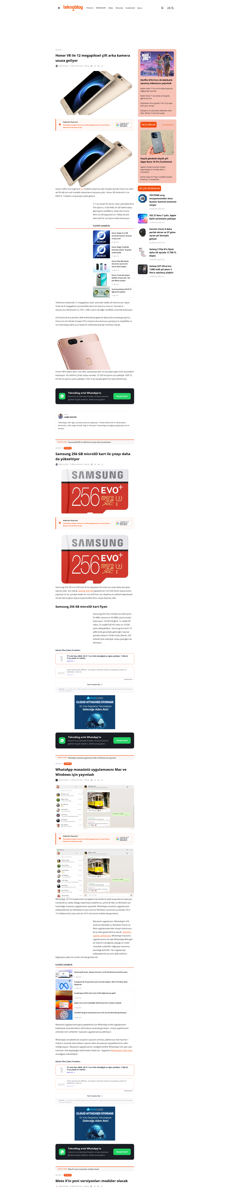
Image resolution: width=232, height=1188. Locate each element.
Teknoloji (67, 448)
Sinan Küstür (63, 780)
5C (81, 188)
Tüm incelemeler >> (168, 124)
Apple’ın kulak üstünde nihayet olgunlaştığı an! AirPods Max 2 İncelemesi (152, 169)
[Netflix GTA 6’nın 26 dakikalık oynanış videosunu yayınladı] (157, 64)
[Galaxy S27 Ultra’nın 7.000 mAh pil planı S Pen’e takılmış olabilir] (143, 269)
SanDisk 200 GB (85, 590)
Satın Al (70, 661)
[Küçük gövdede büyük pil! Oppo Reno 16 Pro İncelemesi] (157, 142)
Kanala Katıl (122, 396)
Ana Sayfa (58, 50)
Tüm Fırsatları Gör (93, 684)
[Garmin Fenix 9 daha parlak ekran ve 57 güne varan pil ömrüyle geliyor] (143, 232)
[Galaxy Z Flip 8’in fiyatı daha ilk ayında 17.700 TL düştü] (143, 252)
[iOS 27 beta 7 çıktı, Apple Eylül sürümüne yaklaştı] (143, 218)
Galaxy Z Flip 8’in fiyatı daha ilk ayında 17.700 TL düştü (162, 252)
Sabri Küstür (63, 66)
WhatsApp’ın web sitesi (122, 1050)
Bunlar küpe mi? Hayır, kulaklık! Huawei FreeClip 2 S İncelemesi (156, 178)
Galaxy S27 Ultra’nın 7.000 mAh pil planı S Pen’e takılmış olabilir (161, 269)
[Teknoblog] (73, 8)
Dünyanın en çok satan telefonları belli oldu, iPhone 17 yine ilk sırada (156, 111)
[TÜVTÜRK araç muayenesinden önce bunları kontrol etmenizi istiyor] (143, 198)
